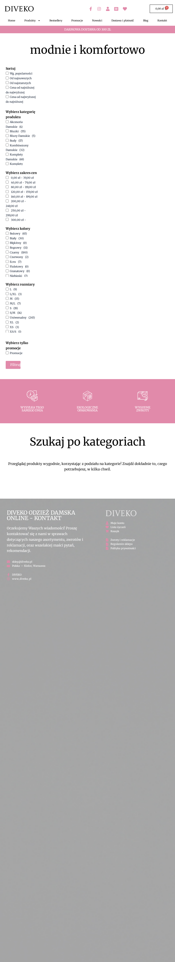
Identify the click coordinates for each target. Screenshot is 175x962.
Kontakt (162, 20)
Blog (145, 20)
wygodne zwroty (142, 409)
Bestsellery (55, 20)
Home (11, 20)
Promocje (77, 20)
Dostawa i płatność (122, 20)
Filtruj (15, 365)
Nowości (97, 20)
